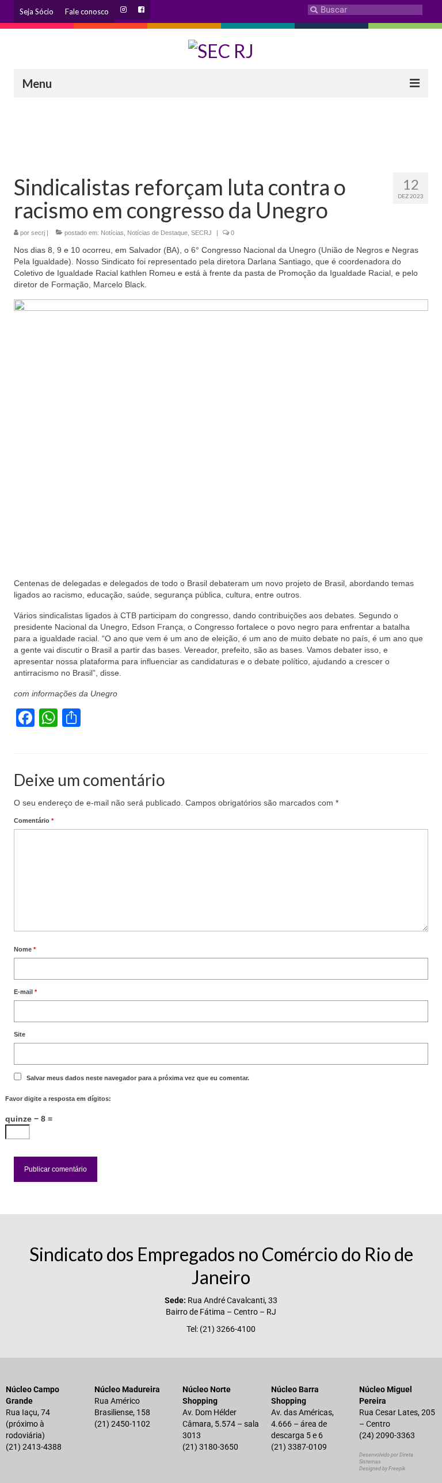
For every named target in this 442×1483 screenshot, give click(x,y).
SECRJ (201, 232)
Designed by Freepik (382, 1469)
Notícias (112, 232)
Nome (25, 949)
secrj (38, 232)
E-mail (25, 991)
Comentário (34, 820)
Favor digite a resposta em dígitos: (58, 1098)
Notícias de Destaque (157, 232)
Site (19, 1034)
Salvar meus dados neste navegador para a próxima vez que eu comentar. (137, 1077)
